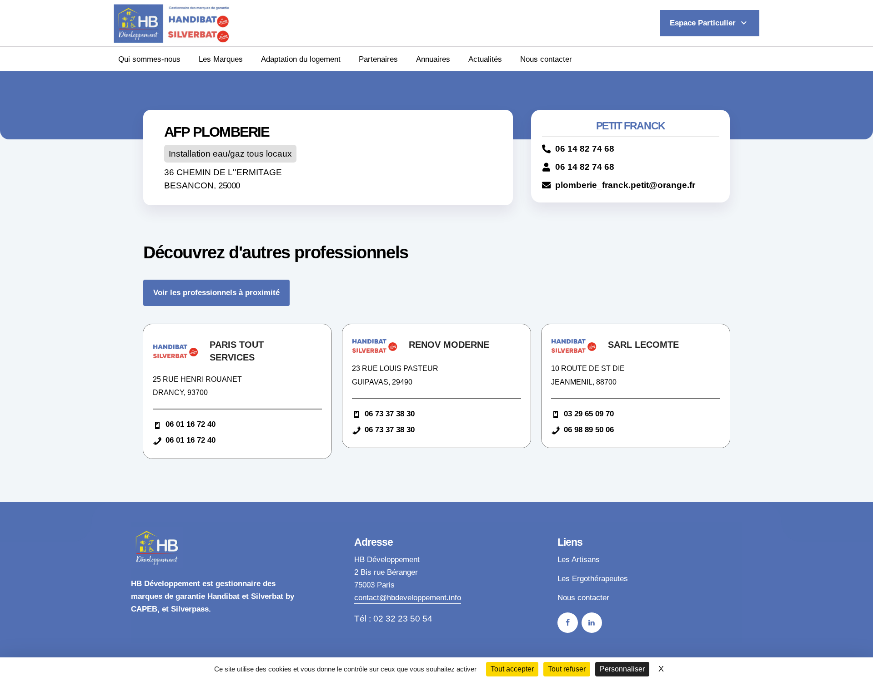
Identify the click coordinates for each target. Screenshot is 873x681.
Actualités (485, 59)
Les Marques (221, 59)
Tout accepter (512, 669)
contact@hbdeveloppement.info (407, 597)
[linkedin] (592, 622)
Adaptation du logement (301, 59)
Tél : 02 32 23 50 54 (393, 618)
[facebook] (567, 622)
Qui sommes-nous (149, 59)
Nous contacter (546, 59)
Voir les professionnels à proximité (216, 292)
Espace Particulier (709, 22)
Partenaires (378, 59)
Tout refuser (567, 669)
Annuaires (433, 59)
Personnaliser (622, 669)
